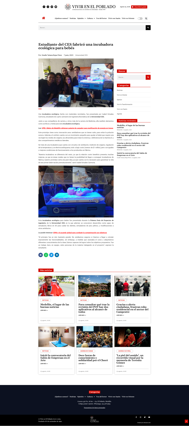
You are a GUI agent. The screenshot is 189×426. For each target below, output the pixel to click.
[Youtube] (56, 7)
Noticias (73, 18)
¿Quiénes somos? (61, 18)
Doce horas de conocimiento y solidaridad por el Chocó (93, 358)
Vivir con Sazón (114, 18)
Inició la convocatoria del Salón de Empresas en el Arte (132, 154)
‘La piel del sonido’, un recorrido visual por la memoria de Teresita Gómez (129, 359)
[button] (146, 18)
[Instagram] (48, 7)
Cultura (90, 18)
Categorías (94, 392)
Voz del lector (101, 18)
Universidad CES (81, 55)
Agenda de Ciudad (86, 351)
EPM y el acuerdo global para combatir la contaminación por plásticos (80, 233)
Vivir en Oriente (128, 18)
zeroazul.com (147, 422)
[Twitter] (52, 7)
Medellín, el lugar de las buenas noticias (131, 126)
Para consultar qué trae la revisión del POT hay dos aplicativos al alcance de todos (134, 135)
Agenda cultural (124, 351)
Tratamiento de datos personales (94, 408)
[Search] (148, 27)
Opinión (80, 18)
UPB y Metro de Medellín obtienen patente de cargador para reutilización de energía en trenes (77, 128)
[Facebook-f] (44, 7)
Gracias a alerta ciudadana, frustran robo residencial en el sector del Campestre (133, 145)
